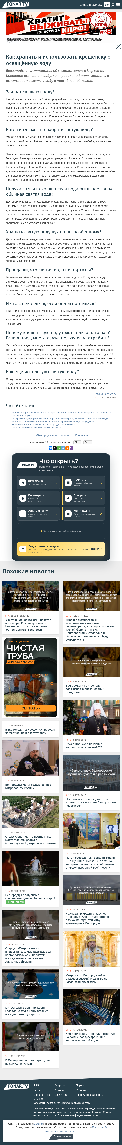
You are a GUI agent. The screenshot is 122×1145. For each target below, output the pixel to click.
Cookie (38, 1124)
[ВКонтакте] (50, 448)
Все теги (38, 1090)
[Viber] (71, 448)
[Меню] (118, 5)
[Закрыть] (118, 46)
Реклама (81, 1090)
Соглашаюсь (62, 1136)
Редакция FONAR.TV (106, 394)
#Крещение (81, 435)
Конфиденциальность (89, 1095)
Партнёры (82, 1085)
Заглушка (61, 1095)
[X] (55, 448)
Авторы (59, 1090)
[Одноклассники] (67, 448)
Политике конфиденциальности (77, 1115)
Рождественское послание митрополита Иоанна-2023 (38, 427)
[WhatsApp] (59, 448)
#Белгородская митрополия (53, 435)
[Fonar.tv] (15, 4)
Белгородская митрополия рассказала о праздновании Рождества (44, 424)
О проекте (61, 1085)
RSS (36, 1085)
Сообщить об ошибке (41, 1097)
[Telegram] (63, 448)
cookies (60, 1108)
